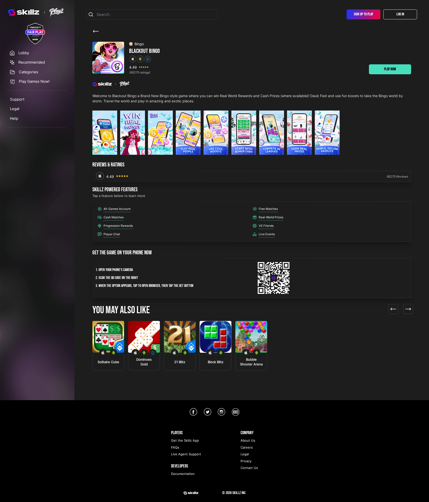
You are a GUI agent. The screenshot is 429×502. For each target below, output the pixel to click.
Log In (400, 14)
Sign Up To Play (363, 14)
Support (17, 99)
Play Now (390, 69)
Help (14, 118)
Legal (14, 108)
